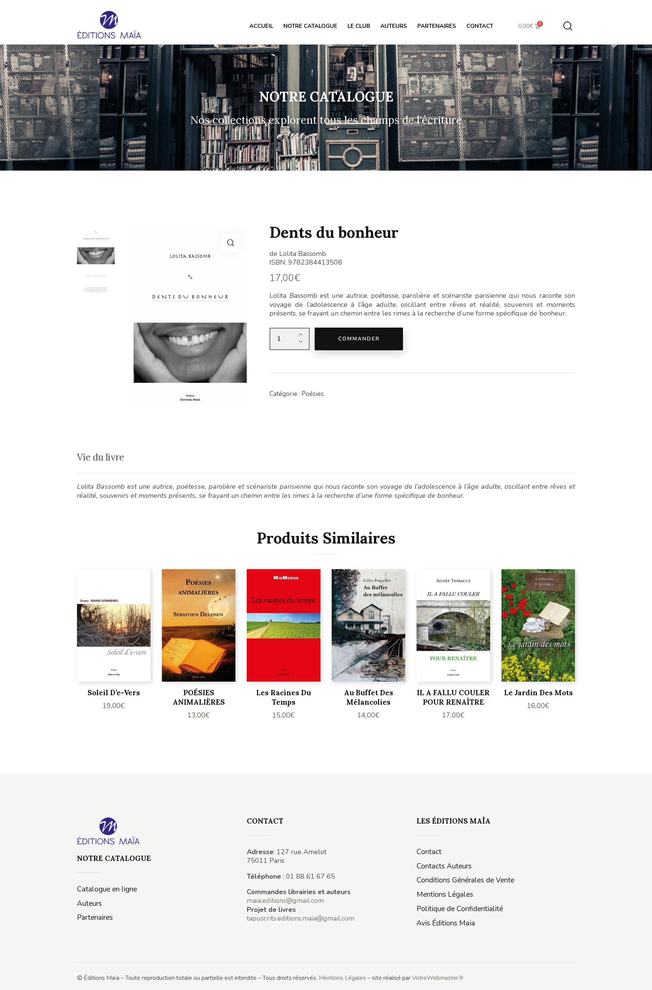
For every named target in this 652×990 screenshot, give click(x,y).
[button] (230, 243)
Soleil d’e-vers (114, 692)
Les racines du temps (283, 697)
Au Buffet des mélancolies (368, 697)
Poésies (312, 394)
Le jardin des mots (538, 692)
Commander (359, 338)
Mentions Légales (342, 978)
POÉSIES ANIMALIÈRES (199, 697)
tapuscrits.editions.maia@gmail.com (300, 918)
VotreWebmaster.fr (437, 978)
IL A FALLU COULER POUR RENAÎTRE (453, 697)
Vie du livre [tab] (100, 457)
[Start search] (568, 26)
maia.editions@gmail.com (285, 900)
